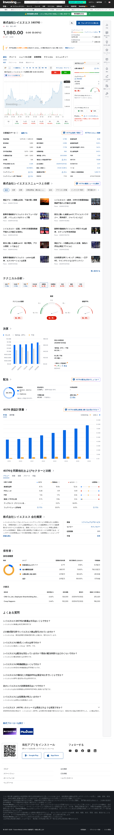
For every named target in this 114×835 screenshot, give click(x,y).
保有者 (7, 550)
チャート (12, 57)
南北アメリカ (76, 9)
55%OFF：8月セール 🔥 (77, 2)
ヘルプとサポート (67, 778)
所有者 (21, 62)
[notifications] (105, 2)
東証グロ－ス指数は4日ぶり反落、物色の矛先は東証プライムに (71, 244)
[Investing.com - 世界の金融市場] (12, 2)
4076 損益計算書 (13, 409)
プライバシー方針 (95, 829)
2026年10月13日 (61, 164)
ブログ (6, 769)
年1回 (5, 415)
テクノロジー (95, 527)
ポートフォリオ (9, 778)
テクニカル (48, 57)
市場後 (52, 9)
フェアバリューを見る (91, 32)
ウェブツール (8, 783)
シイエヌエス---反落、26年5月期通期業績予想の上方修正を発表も (20, 230)
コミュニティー (62, 57)
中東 (91, 9)
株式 (6, 9)
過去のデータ (30, 62)
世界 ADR (59, 9)
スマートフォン (9, 773)
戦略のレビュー (69, 48)
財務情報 (37, 57)
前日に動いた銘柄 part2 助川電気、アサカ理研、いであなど (20, 244)
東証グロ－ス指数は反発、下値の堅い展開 (20, 200)
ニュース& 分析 (25, 57)
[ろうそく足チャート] (5, 68)
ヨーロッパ (84, 9)
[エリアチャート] (9, 68)
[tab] (7, 285)
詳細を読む (7, 536)
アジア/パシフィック (101, 9)
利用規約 (83, 829)
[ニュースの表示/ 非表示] (51, 68)
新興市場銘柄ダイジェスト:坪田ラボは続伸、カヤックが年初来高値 (70, 230)
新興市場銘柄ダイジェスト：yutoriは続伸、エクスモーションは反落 (19, 259)
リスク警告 (107, 829)
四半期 (12, 415)
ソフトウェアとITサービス (90, 522)
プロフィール (12, 62)
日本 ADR (67, 9)
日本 (25, 9)
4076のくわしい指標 (92, 133)
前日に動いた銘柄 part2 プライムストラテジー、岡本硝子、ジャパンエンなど (71, 216)
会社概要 (64, 769)
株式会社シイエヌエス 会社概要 (22, 516)
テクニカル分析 (12, 278)
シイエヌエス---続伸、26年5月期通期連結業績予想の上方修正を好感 (71, 201)
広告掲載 (64, 773)
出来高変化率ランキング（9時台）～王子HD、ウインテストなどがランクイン (71, 259)
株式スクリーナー (16, 9)
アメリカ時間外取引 (42, 9)
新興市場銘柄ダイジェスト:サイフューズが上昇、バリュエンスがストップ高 (20, 216)
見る (40, 507)
